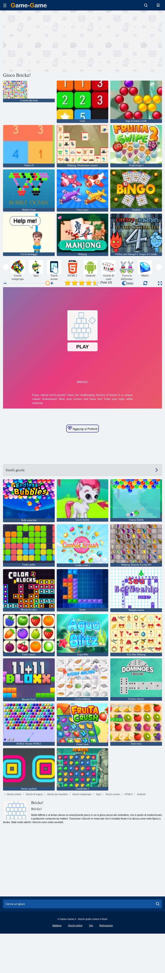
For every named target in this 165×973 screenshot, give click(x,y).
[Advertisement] (43, 41)
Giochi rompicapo (82, 794)
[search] (157, 903)
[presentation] (6, 267)
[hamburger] (5, 5)
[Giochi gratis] (29, 5)
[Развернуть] (160, 283)
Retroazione (106, 925)
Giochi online (14, 794)
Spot (98, 794)
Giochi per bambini (57, 794)
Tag (91, 925)
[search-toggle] (145, 5)
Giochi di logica (34, 794)
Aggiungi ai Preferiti (84, 428)
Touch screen (112, 794)
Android (140, 794)
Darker (129, 283)
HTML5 (128, 794)
